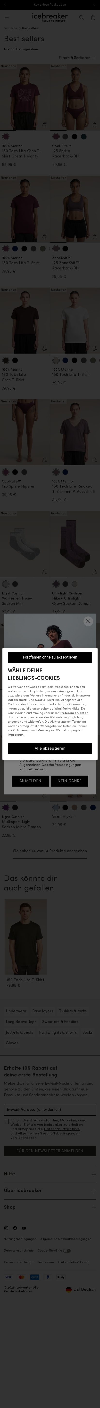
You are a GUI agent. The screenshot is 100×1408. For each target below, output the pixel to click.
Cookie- (41, 700)
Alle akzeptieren (50, 748)
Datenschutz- (18, 700)
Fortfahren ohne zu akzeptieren (50, 657)
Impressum (15, 735)
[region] (49, 704)
